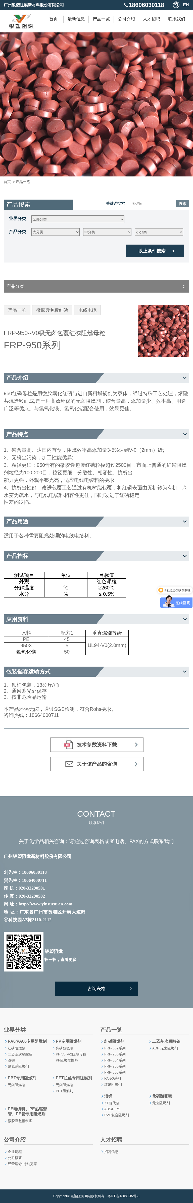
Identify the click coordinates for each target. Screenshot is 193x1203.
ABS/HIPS (112, 1109)
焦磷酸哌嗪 (64, 1048)
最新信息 (76, 19)
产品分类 (17, 231)
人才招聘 (151, 19)
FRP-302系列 (115, 1048)
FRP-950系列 (115, 1066)
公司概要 (15, 1158)
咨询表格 (96, 988)
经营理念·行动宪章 (22, 1164)
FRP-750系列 (115, 1054)
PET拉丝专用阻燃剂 (74, 1078)
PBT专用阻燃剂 (22, 1078)
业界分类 (17, 218)
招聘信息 (111, 1152)
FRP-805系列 (115, 1072)
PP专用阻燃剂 (68, 1041)
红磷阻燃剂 (16, 1048)
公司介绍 (126, 19)
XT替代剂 (111, 1103)
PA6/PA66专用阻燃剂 (27, 1041)
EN (186, 4)
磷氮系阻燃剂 (18, 1066)
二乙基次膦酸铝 (20, 1054)
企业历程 (15, 1152)
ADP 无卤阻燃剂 (165, 1048)
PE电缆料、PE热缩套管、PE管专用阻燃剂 (27, 1111)
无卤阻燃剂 (16, 1085)
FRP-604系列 (115, 1060)
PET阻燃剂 (64, 1091)
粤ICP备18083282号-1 (124, 1196)
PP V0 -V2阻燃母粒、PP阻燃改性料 (73, 1057)
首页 (53, 19)
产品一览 (101, 19)
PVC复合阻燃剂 (116, 1115)
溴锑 (11, 1060)
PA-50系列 (112, 1078)
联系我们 (176, 19)
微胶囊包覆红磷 (20, 1121)
